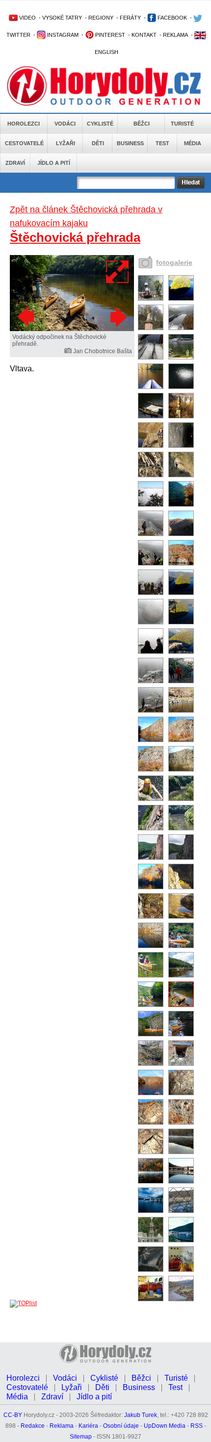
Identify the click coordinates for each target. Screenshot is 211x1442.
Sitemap (81, 1436)
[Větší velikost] (118, 271)
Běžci (141, 124)
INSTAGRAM (62, 35)
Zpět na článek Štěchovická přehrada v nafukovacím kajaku (86, 216)
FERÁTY (130, 18)
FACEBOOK (171, 18)
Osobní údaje (121, 1425)
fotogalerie (174, 262)
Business (130, 143)
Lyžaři (65, 143)
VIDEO (27, 18)
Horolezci (23, 124)
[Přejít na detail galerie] (72, 329)
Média (192, 143)
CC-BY (12, 1415)
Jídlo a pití (53, 163)
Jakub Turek (140, 1415)
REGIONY (100, 18)
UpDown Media (164, 1425)
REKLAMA (175, 35)
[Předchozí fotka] (27, 317)
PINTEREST (109, 35)
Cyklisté (100, 124)
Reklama (62, 1425)
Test (162, 143)
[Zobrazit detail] (150, 298)
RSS (196, 1425)
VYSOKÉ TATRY (62, 18)
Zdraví (15, 163)
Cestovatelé (24, 143)
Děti (98, 143)
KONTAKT (144, 35)
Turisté (182, 124)
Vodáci (65, 124)
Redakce (33, 1425)
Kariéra (88, 1425)
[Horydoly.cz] (104, 88)
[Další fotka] (117, 317)
